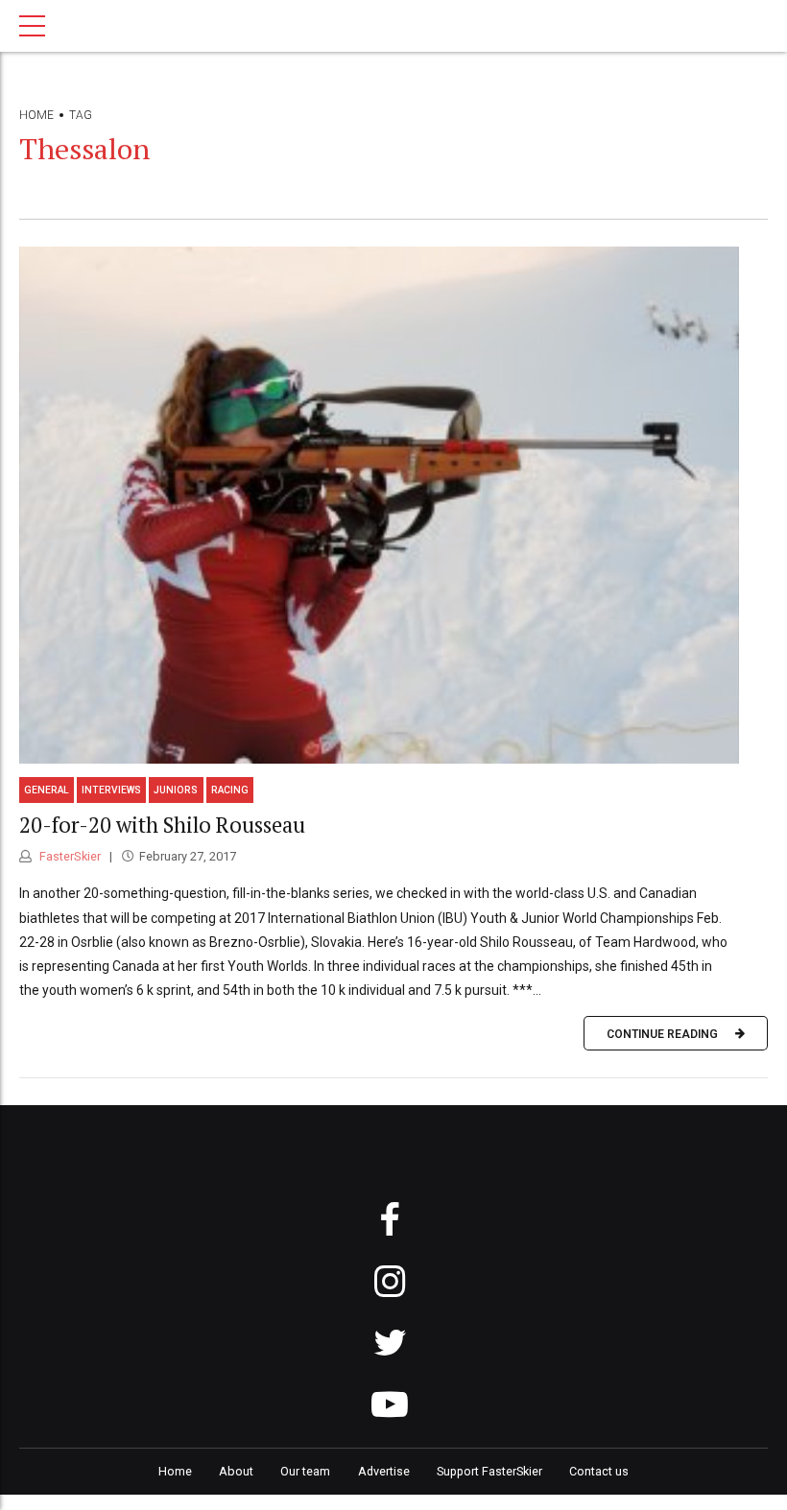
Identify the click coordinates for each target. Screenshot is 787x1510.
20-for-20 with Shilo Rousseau (162, 824)
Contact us (599, 1471)
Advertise (384, 1471)
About (236, 1471)
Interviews (111, 790)
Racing (230, 790)
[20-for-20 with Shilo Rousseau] (393, 505)
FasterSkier (68, 856)
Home (36, 115)
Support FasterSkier (489, 1471)
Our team (305, 1471)
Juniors (176, 790)
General (46, 790)
